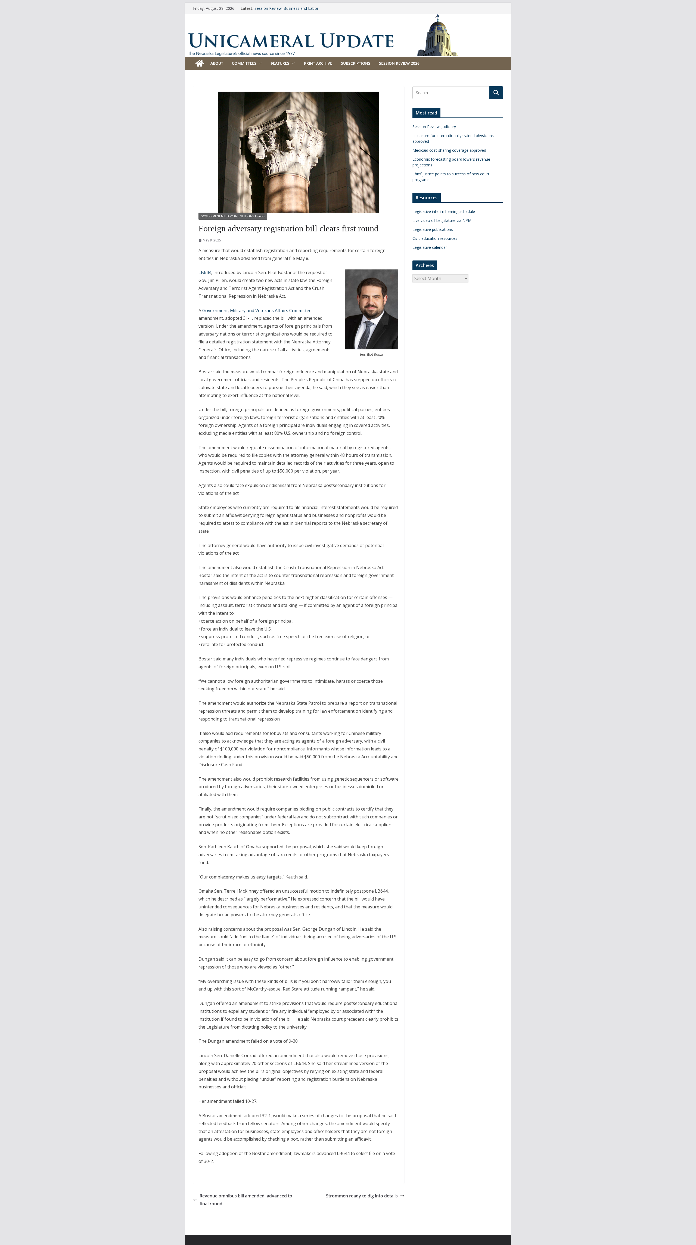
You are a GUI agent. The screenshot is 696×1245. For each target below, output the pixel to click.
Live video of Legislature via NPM (441, 220)
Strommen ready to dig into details (362, 1196)
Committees (244, 63)
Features (280, 63)
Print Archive (318, 63)
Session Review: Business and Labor (286, 8)
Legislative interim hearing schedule (443, 211)
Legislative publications (432, 229)
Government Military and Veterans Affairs (233, 216)
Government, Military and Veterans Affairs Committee (257, 310)
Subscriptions (355, 63)
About (216, 63)
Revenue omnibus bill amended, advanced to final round (246, 1200)
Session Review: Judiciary (434, 126)
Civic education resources (434, 238)
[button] (259, 63)
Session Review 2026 (399, 63)
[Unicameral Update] (348, 18)
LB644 (204, 272)
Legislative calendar (429, 247)
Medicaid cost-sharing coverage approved (449, 150)
